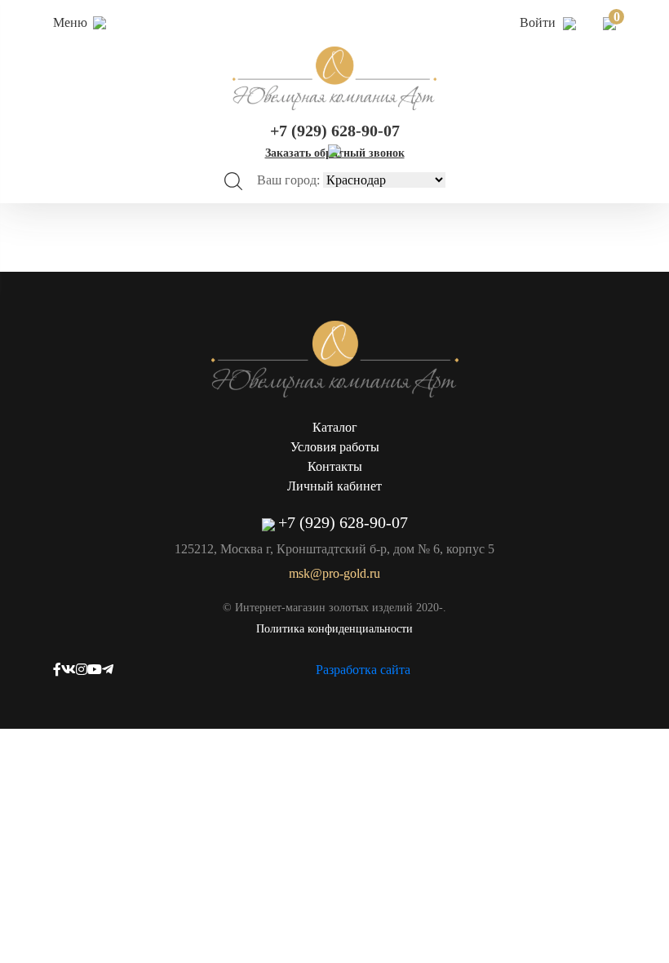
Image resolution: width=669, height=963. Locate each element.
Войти (539, 22)
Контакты (335, 466)
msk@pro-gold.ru (334, 573)
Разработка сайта (363, 670)
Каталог (334, 427)
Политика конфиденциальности (334, 629)
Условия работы (334, 447)
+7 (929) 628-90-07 (335, 131)
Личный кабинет (334, 486)
